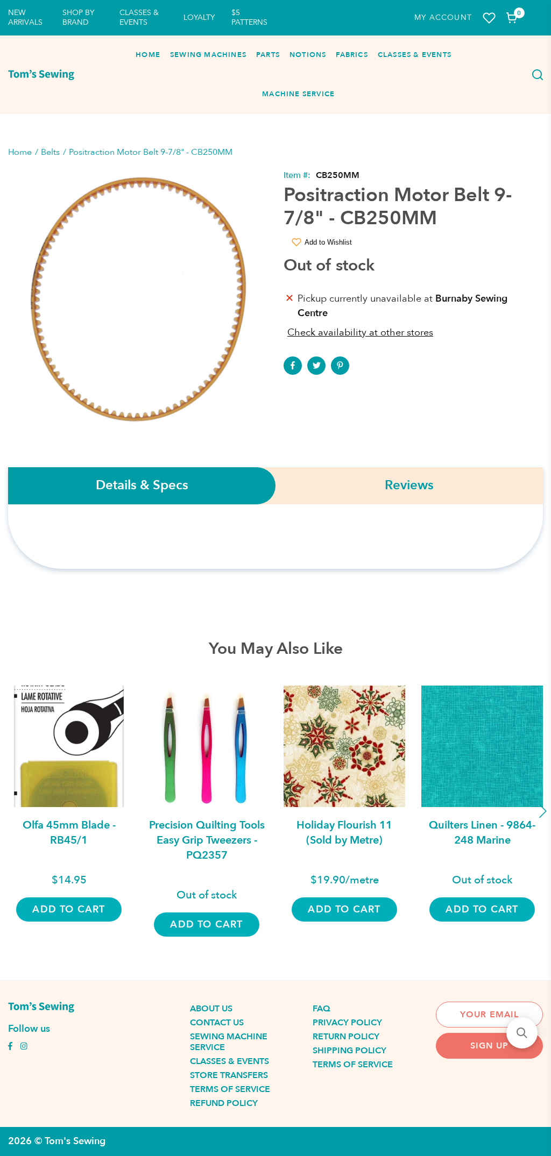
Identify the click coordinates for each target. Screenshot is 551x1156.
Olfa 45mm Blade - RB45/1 (69, 832)
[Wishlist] (489, 18)
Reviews (409, 486)
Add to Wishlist (328, 242)
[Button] (535, 74)
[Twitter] (316, 365)
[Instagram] (23, 1047)
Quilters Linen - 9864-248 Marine (482, 832)
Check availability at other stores (360, 332)
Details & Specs (142, 486)
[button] (522, 1032)
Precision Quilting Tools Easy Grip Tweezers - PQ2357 (207, 840)
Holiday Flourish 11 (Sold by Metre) (344, 832)
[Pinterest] (340, 365)
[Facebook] (293, 365)
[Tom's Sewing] (41, 74)
